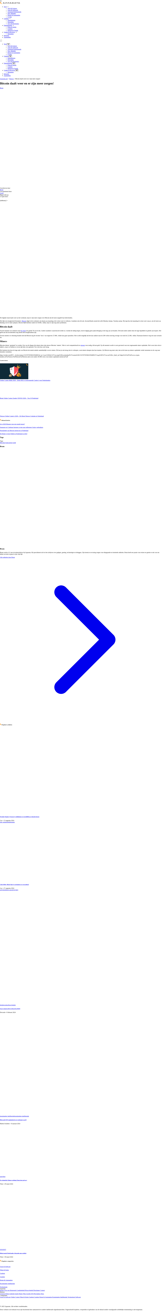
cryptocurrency (8, 443)
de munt (23, 331)
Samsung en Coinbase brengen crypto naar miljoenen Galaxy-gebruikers (21, 427)
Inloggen (6, 35)
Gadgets (6, 18)
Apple (17, 1294)
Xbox (42, 1294)
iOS (32, 1294)
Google (28, 1294)
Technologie (71, 1297)
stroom (83, 345)
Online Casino (15, 1297)
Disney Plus (22, 1294)
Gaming (10, 29)
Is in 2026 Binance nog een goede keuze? (12, 424)
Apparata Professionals (14, 12)
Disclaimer (36, 1290)
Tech (5, 7)
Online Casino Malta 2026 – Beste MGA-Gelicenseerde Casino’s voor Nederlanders (25, 380)
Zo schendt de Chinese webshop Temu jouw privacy (13, 1180)
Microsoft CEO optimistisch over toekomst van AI (13, 1120)
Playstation (37, 1294)
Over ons (7, 1290)
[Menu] (1, 1)
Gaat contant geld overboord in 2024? (10, 1008)
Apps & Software (13, 10)
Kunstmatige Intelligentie (60, 1297)
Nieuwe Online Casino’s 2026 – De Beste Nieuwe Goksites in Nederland (22, 416)
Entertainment (8, 25)
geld (14, 443)
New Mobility (12, 13)
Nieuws (11, 79)
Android (12, 1294)
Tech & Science (12, 8)
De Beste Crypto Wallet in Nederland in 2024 (13, 434)
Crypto (10, 17)
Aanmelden (7, 37)
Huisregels (13, 1290)
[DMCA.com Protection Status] (2, 1303)
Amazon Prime (4, 1294)
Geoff (1, 193)
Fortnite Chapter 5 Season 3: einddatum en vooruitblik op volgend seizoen (19, 816)
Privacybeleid (29, 1290)
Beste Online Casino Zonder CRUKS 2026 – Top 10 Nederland (19, 398)
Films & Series (12, 27)
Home (2, 1290)
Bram (1, 88)
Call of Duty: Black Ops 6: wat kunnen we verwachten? (14, 884)
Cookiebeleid (21, 1290)
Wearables (11, 22)
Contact (42, 1290)
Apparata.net (4, 79)
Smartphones (11, 20)
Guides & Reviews (9, 32)
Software (78, 1297)
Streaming (11, 34)
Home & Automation (14, 15)
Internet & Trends (13, 30)
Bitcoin (24, 321)
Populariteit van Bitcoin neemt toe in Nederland (14, 430)
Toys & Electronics (13, 23)
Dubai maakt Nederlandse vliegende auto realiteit (13, 1253)
